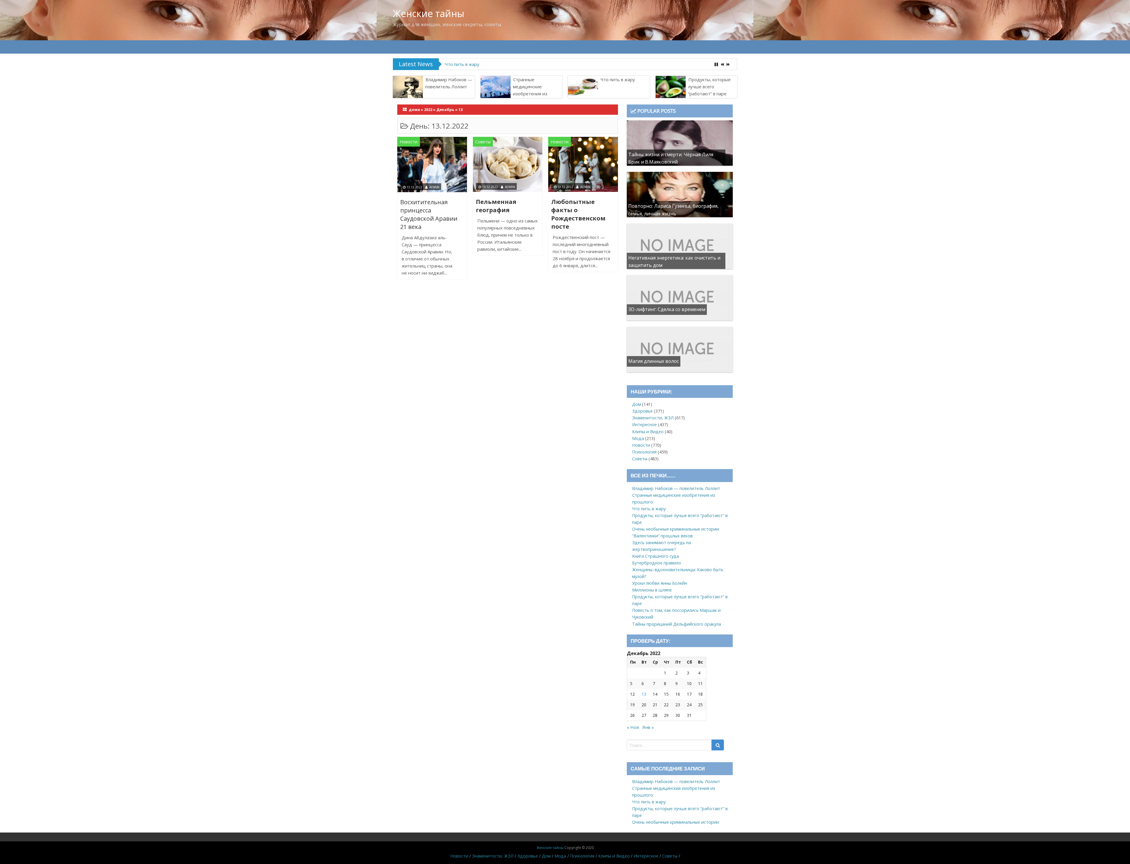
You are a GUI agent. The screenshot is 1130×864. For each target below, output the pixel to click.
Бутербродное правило (656, 563)
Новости (409, 141)
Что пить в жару (618, 79)
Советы (483, 141)
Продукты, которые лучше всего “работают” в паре (499, 64)
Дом (636, 404)
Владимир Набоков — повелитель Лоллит (448, 83)
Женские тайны (428, 13)
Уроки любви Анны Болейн (659, 583)
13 (644, 694)
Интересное (644, 424)
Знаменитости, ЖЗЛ (653, 418)
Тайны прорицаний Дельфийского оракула (676, 624)
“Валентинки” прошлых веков (662, 536)
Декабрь (445, 109)
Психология (644, 452)
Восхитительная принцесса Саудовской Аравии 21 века (428, 214)
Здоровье (642, 411)
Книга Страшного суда (655, 556)
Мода (638, 438)
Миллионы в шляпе (652, 590)
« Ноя (633, 727)
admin (434, 187)
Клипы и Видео (648, 431)
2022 (428, 109)
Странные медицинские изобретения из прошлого (530, 90)
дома (414, 109)
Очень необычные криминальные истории (675, 529)
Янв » (648, 727)
